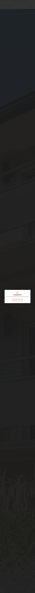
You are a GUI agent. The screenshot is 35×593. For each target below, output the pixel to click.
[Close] (29, 291)
